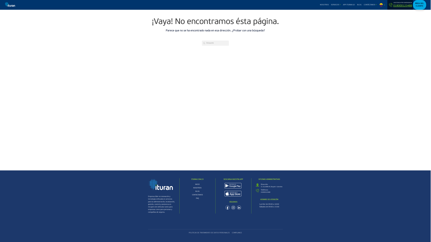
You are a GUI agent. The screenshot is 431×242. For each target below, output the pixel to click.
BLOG (197, 191)
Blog (359, 5)
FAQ (197, 198)
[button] (382, 5)
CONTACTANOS (197, 195)
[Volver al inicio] (10, 5)
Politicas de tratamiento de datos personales (209, 233)
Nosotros (324, 5)
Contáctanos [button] (369, 5)
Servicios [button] (335, 5)
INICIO (197, 184)
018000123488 (402, 5)
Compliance (237, 233)
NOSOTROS (197, 188)
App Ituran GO (349, 5)
